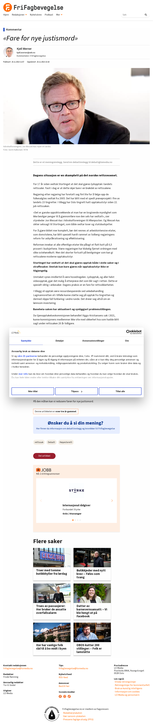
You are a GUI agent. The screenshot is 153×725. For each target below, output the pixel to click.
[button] (112, 500)
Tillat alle (120, 391)
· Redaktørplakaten (72, 713)
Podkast (49, 14)
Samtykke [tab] (26, 340)
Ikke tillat (33, 391)
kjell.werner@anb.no (26, 52)
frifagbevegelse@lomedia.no (18, 668)
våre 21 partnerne (27, 356)
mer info (23, 373)
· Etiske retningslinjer (125, 681)
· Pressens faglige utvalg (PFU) (77, 719)
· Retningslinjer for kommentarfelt (132, 685)
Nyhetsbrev (36, 14)
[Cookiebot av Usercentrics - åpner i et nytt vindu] (128, 332)
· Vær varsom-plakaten (73, 716)
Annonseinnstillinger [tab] (93, 340)
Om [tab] (127, 340)
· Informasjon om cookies (127, 691)
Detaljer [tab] (60, 340)
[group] (76, 500)
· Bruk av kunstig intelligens (128, 688)
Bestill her (64, 686)
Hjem (6, 14)
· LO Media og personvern (126, 695)
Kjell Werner (24, 49)
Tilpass (75, 391)
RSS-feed (63, 677)
